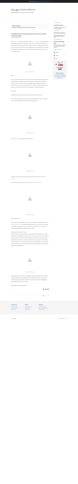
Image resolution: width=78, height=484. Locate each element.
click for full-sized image (30, 170)
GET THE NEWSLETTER (58, 39)
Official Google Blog (14, 306)
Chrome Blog (27, 308)
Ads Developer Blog (42, 306)
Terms (66, 318)
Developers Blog (41, 309)
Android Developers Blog (43, 308)
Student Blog (13, 309)
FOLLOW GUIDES (57, 30)
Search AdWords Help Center (60, 76)
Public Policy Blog (14, 308)
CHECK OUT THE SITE (57, 49)
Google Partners (60, 77)
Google (59, 318)
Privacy (62, 318)
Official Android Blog (28, 306)
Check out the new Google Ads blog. (42, 1)
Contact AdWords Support (60, 74)
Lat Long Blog (27, 309)
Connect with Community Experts (60, 75)
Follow (60, 69)
